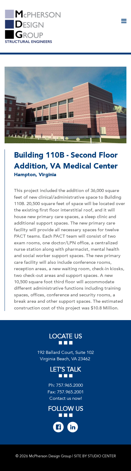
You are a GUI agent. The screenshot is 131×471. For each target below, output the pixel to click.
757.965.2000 (69, 385)
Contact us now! (65, 398)
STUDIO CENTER (102, 456)
